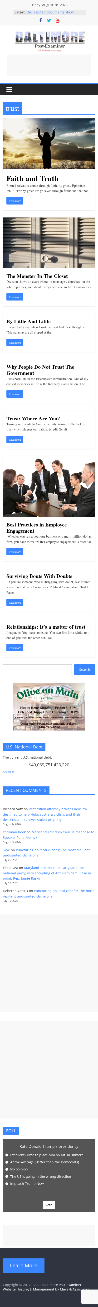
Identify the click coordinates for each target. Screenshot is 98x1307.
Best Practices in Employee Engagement (36, 527)
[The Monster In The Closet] (49, 220)
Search (84, 669)
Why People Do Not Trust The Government (40, 370)
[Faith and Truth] (49, 121)
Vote (48, 1205)
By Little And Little (28, 321)
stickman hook (14, 832)
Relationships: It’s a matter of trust (45, 627)
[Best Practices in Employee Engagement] (49, 458)
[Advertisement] (49, 65)
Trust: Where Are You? (33, 418)
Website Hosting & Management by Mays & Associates (46, 1289)
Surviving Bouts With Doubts (39, 576)
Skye (6, 850)
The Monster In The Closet (37, 276)
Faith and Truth (32, 178)
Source (8, 771)
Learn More (23, 1265)
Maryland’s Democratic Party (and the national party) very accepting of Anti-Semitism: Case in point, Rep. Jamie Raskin (47, 873)
